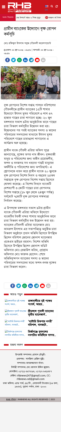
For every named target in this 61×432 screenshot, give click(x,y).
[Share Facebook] (7, 60)
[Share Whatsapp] (19, 60)
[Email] (37, 60)
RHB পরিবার (11, 399)
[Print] (43, 60)
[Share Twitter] (13, 60)
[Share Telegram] (31, 60)
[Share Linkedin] (25, 60)
